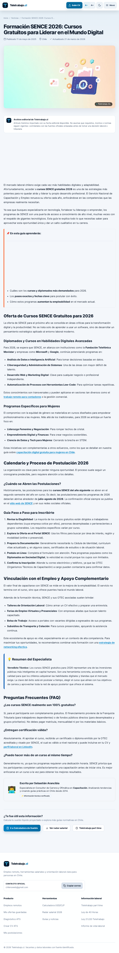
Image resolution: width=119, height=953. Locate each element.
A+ (92, 5)
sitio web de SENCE (21, 503)
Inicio (6, 18)
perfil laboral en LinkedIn (18, 746)
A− (86, 5)
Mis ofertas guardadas (15, 912)
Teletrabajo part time (90, 828)
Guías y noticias (50, 919)
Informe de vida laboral (93, 926)
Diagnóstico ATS (12, 919)
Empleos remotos (13, 905)
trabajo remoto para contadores (22, 396)
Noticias (15, 18)
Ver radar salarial (58, 828)
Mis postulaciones (13, 932)
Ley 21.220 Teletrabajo (92, 919)
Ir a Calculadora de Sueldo (24, 828)
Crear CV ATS (11, 926)
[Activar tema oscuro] (99, 5)
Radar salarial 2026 (52, 912)
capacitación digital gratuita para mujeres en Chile (45, 452)
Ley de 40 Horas (89, 912)
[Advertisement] (60, 158)
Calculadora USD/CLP (53, 905)
